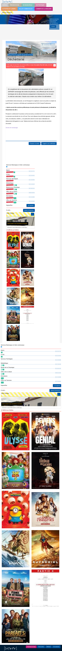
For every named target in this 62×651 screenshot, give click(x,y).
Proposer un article (34, 143)
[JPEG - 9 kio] (27, 240)
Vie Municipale (28, 5)
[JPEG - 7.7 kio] (27, 277)
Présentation (15, 5)
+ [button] (32, 214)
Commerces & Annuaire (44, 8)
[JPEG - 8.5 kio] (13, 240)
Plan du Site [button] (41, 646)
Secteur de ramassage (12, 127)
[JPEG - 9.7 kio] (13, 259)
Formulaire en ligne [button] (31, 646)
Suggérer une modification (48, 143)
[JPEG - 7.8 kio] (27, 296)
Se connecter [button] (56, 646)
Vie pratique (40, 5)
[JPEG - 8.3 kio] (13, 314)
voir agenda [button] (30, 205)
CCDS (15, 198)
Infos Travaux (7, 12)
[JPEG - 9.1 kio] (13, 296)
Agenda (4, 5)
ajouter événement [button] (28, 210)
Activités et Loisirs (9, 8)
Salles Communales (26, 8)
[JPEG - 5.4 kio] (27, 259)
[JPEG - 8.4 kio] (13, 332)
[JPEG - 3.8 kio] (27, 314)
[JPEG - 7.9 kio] (13, 277)
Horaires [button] (53, 26)
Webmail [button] (48, 646)
